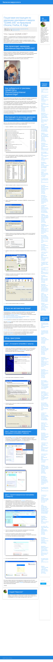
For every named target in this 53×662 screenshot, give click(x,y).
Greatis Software (18, 314)
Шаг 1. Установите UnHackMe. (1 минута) (11, 315)
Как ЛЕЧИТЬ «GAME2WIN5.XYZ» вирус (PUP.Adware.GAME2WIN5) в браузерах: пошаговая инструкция (44, 279)
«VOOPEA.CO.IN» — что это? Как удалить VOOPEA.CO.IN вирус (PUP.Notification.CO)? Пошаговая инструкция (44, 173)
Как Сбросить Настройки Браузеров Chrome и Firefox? (13, 10)
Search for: (43, 580)
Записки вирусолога (12, 2)
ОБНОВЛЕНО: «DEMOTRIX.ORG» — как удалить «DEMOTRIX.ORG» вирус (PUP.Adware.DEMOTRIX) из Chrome (44, 520)
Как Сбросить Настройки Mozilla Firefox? (27, 6)
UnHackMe (12, 314)
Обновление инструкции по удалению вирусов (18, 28)
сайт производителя (21, 350)
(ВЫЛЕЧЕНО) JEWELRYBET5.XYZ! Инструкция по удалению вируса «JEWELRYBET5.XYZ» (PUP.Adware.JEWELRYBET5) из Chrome (44, 288)
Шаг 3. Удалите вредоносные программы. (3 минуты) (13, 317)
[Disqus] (20, 614)
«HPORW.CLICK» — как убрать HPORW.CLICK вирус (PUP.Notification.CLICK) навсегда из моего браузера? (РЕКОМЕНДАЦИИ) (44, 209)
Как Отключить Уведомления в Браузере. (10, 6)
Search (43, 583)
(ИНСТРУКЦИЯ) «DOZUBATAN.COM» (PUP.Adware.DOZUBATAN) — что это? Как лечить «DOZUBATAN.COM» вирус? (44, 239)
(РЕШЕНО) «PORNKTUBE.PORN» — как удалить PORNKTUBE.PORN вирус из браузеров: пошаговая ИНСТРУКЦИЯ (44, 570)
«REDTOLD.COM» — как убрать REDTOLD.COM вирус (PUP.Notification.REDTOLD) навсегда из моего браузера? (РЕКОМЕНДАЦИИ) (44, 128)
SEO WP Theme (5, 658)
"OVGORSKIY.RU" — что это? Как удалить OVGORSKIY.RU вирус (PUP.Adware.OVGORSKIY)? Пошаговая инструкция (44, 498)
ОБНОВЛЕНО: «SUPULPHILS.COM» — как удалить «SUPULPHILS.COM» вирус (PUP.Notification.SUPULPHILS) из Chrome (45, 146)
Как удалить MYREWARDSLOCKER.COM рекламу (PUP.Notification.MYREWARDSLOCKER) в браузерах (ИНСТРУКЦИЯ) (45, 436)
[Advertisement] (45, 62)
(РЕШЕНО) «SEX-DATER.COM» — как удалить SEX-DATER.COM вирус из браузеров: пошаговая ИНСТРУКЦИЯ (44, 426)
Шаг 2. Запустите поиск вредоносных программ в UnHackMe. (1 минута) (16, 316)
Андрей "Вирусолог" (16, 30)
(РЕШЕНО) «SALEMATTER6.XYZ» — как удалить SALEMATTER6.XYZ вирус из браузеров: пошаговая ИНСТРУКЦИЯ (44, 307)
